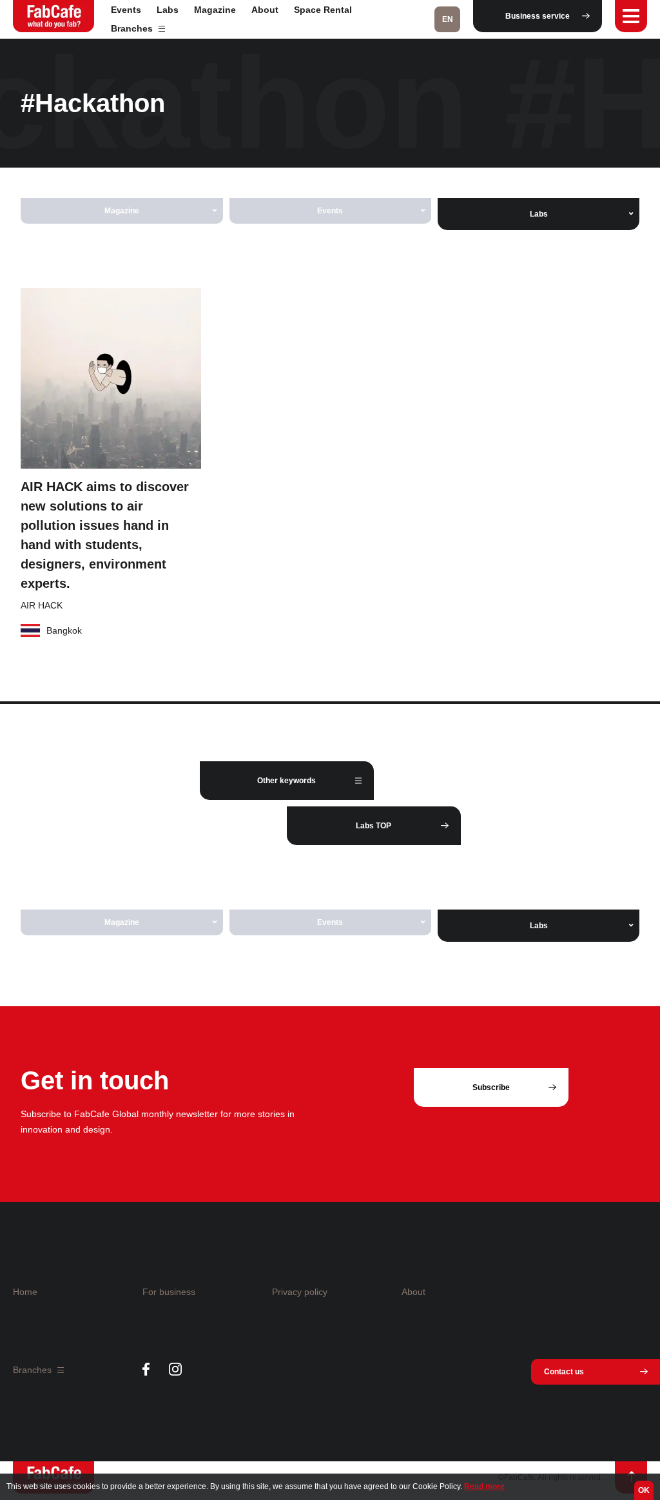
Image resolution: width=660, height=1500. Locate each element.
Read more (484, 1486)
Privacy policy (299, 1292)
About (264, 10)
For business (168, 1292)
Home (25, 1292)
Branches (133, 28)
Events (126, 10)
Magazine (215, 10)
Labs (168, 10)
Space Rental (323, 10)
